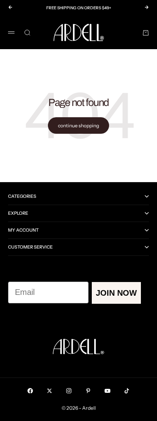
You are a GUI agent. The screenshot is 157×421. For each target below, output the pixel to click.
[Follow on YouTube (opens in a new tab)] (107, 391)
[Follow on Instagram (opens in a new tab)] (69, 391)
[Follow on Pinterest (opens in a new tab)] (88, 391)
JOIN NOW (116, 292)
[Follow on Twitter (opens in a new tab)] (49, 391)
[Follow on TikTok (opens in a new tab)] (127, 391)
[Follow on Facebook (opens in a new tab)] (30, 391)
